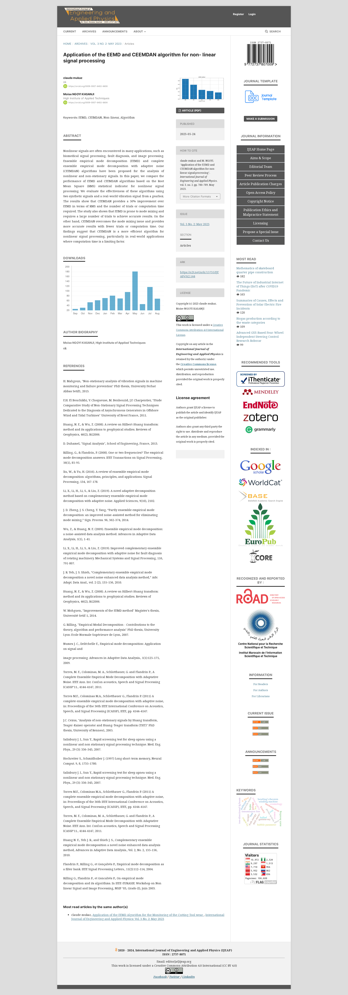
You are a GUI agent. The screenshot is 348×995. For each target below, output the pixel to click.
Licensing (260, 223)
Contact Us (261, 240)
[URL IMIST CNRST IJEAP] (260, 658)
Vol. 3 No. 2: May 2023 (105, 43)
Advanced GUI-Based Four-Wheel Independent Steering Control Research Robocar (260, 337)
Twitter (175, 977)
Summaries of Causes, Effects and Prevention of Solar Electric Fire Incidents (259, 304)
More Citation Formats (197, 196)
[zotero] (260, 420)
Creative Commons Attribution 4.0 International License (200, 330)
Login (252, 14)
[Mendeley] (260, 394)
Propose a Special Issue (261, 232)
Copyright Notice (261, 201)
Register (238, 14)
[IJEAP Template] (261, 102)
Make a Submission (260, 118)
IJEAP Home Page (260, 149)
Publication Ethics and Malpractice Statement (260, 212)
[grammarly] (260, 433)
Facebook (160, 977)
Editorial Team (260, 166)
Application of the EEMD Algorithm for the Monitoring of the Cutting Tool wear (148, 915)
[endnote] (260, 408)
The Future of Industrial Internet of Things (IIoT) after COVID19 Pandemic (259, 286)
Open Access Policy (260, 192)
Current (69, 31)
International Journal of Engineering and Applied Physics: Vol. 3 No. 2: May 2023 (147, 917)
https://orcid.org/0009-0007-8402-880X (88, 86)
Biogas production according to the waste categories (258, 320)
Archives (89, 31)
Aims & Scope (260, 158)
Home (67, 43)
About (139, 31)
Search (275, 31)
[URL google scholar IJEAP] (260, 473)
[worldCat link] (260, 488)
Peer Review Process (261, 175)
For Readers (260, 684)
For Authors (260, 690)
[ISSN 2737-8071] (260, 64)
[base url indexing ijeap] (260, 501)
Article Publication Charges (260, 184)
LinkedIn (188, 977)
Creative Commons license (198, 364)
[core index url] (261, 562)
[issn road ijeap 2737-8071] (260, 602)
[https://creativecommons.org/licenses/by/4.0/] (174, 973)
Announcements (114, 31)
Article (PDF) (191, 110)
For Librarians (261, 696)
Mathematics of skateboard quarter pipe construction (255, 270)
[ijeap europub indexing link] (260, 547)
